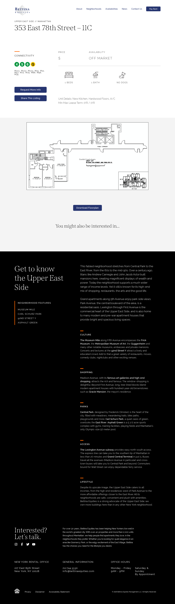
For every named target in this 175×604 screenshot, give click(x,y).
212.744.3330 (70, 568)
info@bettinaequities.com (78, 571)
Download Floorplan (87, 207)
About (79, 9)
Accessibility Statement (59, 592)
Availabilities (111, 9)
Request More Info (30, 89)
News (124, 9)
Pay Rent (153, 9)
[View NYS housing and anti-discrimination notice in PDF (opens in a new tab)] (17, 592)
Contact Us (136, 9)
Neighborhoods (93, 9)
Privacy (28, 592)
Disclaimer (40, 592)
